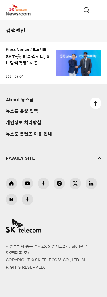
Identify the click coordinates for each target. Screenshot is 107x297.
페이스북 (43, 183)
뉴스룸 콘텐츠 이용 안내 (29, 134)
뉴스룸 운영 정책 (22, 111)
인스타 (59, 183)
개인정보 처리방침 (23, 122)
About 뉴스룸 (20, 100)
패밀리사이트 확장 (53, 158)
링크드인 (91, 183)
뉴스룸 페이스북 (27, 199)
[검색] (86, 10)
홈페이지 (11, 183)
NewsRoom (18, 13)
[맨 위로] (95, 103)
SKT (20, 10)
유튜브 (27, 183)
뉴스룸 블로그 (11, 199)
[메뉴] (97, 10)
